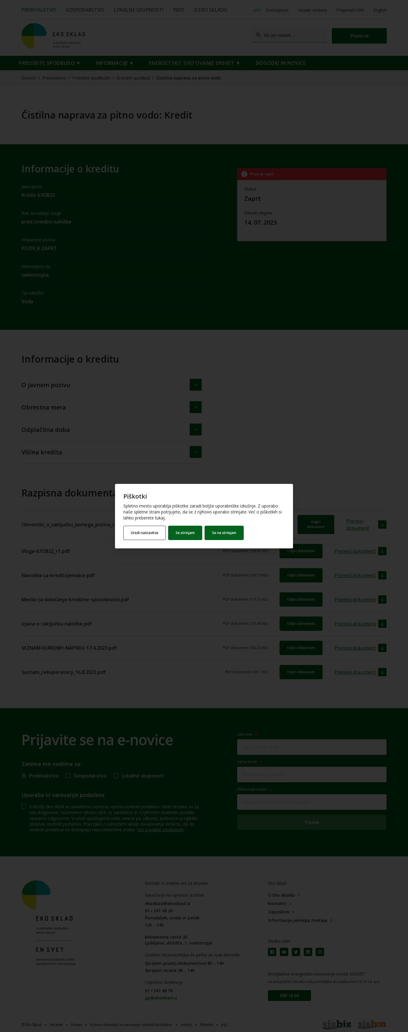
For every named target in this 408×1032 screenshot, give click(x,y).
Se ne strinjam (224, 532)
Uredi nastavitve (144, 532)
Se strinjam (185, 532)
